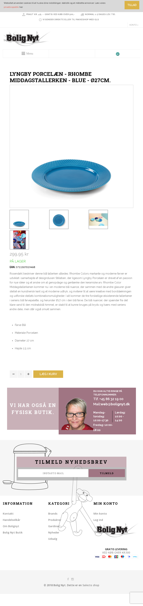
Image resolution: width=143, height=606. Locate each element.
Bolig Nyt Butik (13, 532)
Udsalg (52, 539)
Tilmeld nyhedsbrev (71, 462)
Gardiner (54, 526)
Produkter (54, 520)
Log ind (98, 520)
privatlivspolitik (11, 7)
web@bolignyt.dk (115, 404)
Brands (52, 513)
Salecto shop (90, 585)
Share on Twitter (20, 384)
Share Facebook (13, 384)
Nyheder (53, 532)
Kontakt (8, 513)
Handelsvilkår (11, 520)
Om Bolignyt (11, 526)
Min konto (100, 513)
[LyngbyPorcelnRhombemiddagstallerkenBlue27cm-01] (19, 219)
